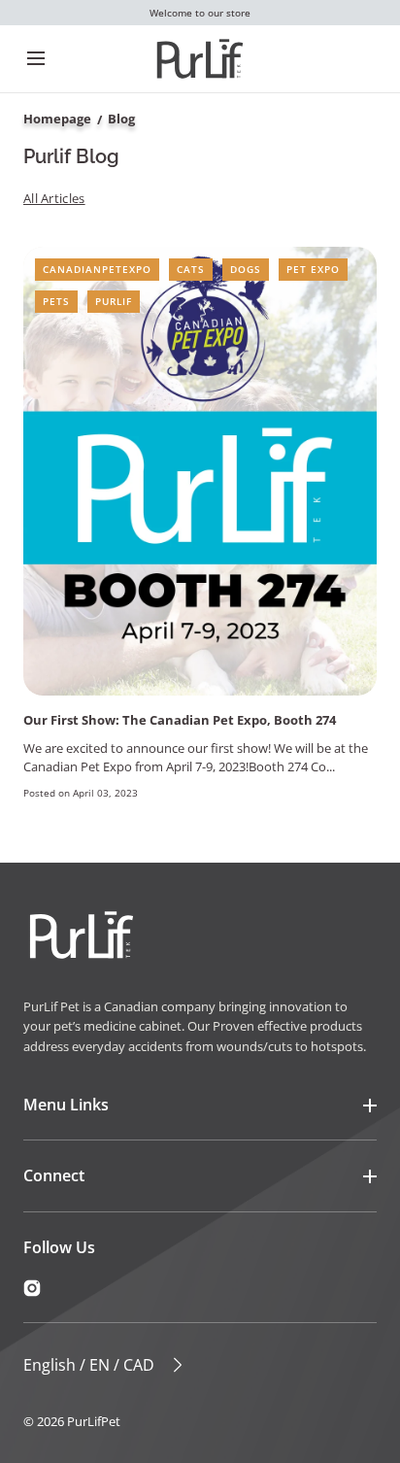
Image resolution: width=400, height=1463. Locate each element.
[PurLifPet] (200, 58)
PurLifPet (93, 1421)
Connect (53, 1175)
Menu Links (66, 1104)
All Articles (54, 198)
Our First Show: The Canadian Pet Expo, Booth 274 (179, 720)
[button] (35, 59)
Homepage (57, 118)
